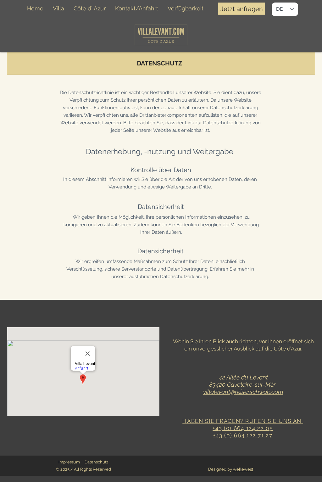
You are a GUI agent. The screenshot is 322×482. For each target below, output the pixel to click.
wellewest (243, 469)
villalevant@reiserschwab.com (243, 391)
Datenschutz (96, 462)
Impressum (69, 462)
